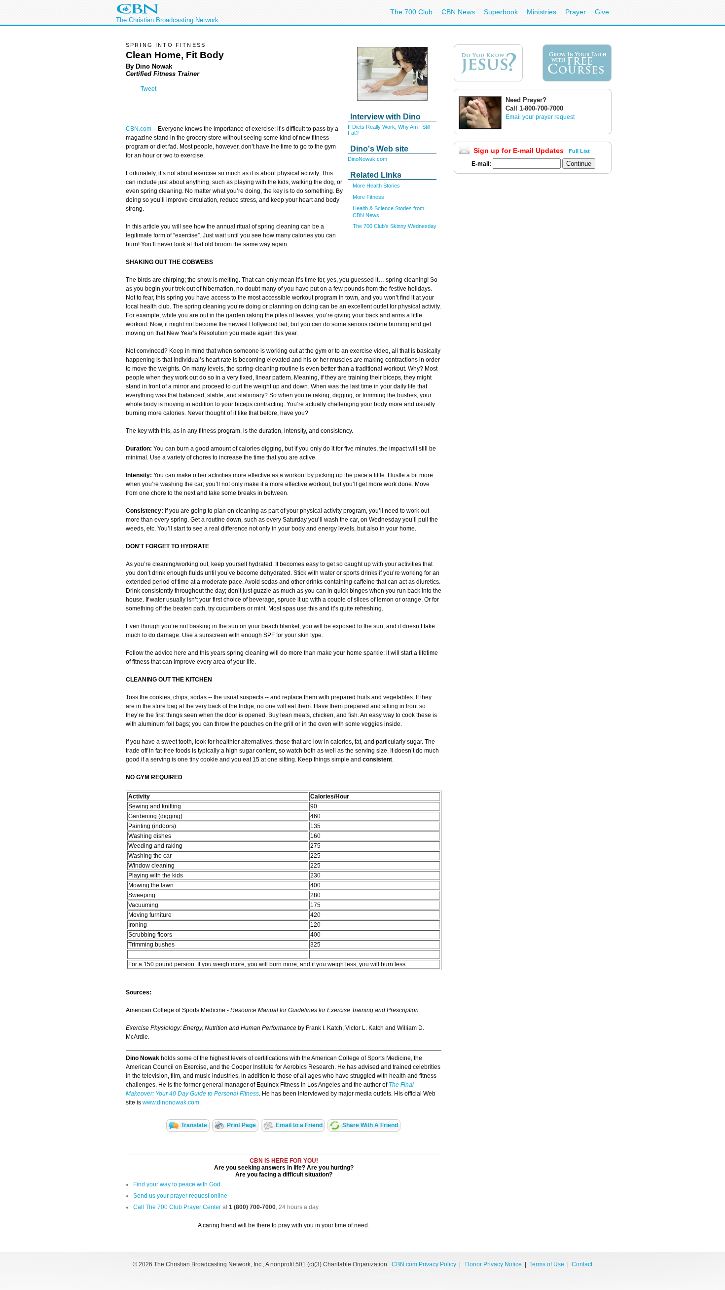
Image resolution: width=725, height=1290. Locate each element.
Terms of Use (547, 1264)
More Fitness (368, 197)
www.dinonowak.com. (172, 1102)
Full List (579, 151)
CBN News (458, 12)
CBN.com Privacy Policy (424, 1264)
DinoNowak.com (367, 159)
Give (602, 12)
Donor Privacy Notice (493, 1264)
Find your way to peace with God (176, 1184)
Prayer (575, 12)
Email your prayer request (540, 117)
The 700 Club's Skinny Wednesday (394, 226)
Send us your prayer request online (180, 1195)
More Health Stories (376, 186)
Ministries (541, 12)
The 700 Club (411, 12)
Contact (582, 1264)
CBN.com (138, 128)
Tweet (148, 88)
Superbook (501, 12)
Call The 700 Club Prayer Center (177, 1207)
